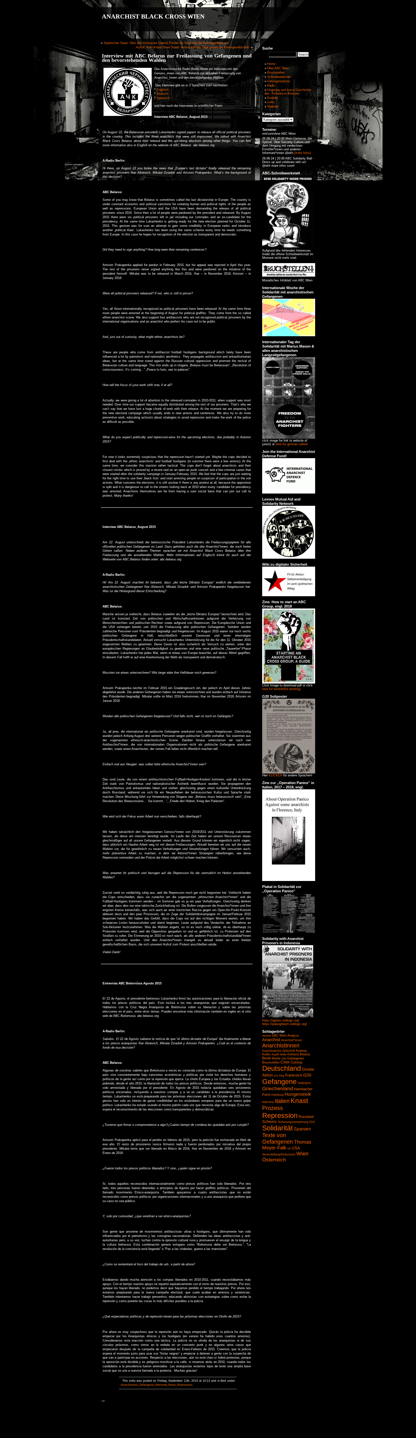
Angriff (275, 1054)
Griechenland (277, 1088)
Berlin (266, 1058)
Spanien (302, 1128)
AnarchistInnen (280, 1045)
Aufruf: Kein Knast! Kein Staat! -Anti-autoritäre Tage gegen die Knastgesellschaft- (193, 47)
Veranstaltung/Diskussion (278, 1154)
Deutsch (162, 93)
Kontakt (272, 98)
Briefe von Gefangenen (288, 1058)
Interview (161, 1384)
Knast (299, 1100)
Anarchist (271, 1039)
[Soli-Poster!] (287, 1016)
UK (289, 1148)
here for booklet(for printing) (281, 689)
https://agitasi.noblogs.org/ (280, 1020)
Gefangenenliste (278, 81)
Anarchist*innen (291, 1040)
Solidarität (277, 1128)
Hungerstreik (298, 1094)
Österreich (274, 1160)
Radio (271, 85)
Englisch (162, 89)
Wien (302, 1154)
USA (296, 1148)
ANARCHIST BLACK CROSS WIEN (153, 16)
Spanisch (162, 98)
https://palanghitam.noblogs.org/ (284, 1024)
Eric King (279, 1075)
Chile (285, 1062)
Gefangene (146, 1384)
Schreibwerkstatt (279, 77)
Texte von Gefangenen (277, 1138)
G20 (307, 1074)
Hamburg (277, 1094)
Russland (306, 1117)
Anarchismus (129, 1384)
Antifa (283, 1054)
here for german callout (292, 444)
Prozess (272, 1108)
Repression (184, 1384)
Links (271, 102)
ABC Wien (279, 1035)
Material (272, 106)
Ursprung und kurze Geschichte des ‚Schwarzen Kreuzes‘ (288, 91)
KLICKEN (275, 775)
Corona (296, 1062)
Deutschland (281, 1068)
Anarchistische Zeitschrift (278, 1050)
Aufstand (293, 1054)
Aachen (266, 1035)
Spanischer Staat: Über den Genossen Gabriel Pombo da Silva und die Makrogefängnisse (166, 43)
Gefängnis (304, 1083)
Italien (282, 1101)
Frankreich (293, 1075)
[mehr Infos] (302, 153)
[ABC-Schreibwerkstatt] (287, 246)
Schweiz (269, 1122)
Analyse (293, 1035)
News (172, 1384)
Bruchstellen (276, 72)
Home (271, 64)
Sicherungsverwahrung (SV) (296, 1122)
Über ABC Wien (278, 68)
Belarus (305, 1054)
